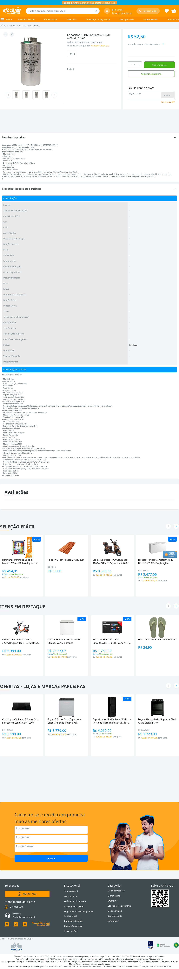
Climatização (50, 19)
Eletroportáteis (126, 19)
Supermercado (150, 19)
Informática (173, 19)
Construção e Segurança (98, 19)
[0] (173, 10)
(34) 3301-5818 (16, 906)
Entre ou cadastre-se (122, 13)
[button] (89, 137)
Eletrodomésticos (26, 19)
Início (2, 25)
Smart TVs (71, 19)
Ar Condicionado (32, 25)
